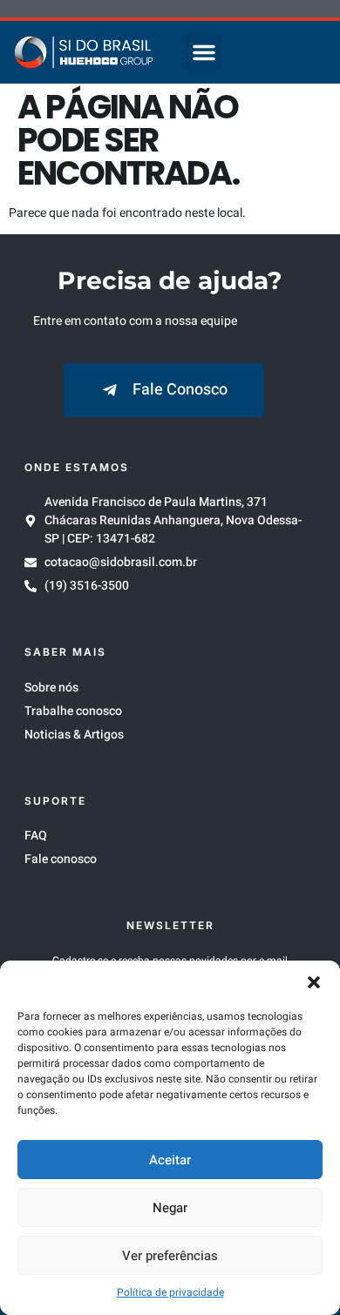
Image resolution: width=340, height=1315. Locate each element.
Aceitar (170, 1160)
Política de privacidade (170, 1292)
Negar (170, 1207)
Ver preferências (170, 1255)
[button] (314, 982)
